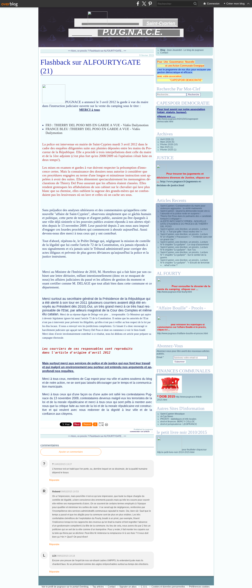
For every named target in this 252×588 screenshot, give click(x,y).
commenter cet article (140, 431)
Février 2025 (167, 149)
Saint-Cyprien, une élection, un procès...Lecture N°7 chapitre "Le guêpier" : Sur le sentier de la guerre (184, 255)
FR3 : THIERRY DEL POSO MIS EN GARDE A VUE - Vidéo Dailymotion (97, 125)
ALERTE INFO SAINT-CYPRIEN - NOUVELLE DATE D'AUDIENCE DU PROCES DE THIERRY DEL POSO (184, 224)
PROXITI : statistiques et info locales (178, 419)
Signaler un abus (128, 586)
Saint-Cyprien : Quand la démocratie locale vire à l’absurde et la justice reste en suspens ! (185, 212)
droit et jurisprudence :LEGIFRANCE (178, 424)
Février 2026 (167, 144)
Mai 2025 (165, 147)
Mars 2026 (166, 142)
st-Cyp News (166, 416)
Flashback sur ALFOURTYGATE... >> (107, 51)
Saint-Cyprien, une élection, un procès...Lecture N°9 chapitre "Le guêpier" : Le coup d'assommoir (184, 243)
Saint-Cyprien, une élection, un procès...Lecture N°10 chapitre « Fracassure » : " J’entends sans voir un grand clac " (186, 237)
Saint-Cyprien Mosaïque (172, 414)
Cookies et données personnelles (168, 586)
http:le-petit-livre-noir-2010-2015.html (175, 452)
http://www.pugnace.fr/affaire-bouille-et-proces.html (182, 333)
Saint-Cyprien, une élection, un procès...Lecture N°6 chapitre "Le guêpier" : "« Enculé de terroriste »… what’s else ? (185, 263)
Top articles (98, 586)
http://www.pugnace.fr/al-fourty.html (174, 292)
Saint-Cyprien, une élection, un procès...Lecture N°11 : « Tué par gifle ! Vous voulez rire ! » (184, 230)
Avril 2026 (165, 139)
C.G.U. (144, 586)
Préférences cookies (199, 586)
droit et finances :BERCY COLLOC (177, 421)
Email (159, 357)
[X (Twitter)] (144, 3)
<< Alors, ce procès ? (78, 51)
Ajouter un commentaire (71, 452)
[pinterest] (150, 3)
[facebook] (138, 3)
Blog (162, 50)
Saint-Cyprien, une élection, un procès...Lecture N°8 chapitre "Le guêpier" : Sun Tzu (184, 248)
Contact (164, 52)
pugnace (61, 586)
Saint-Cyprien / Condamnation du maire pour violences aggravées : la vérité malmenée (182, 207)
